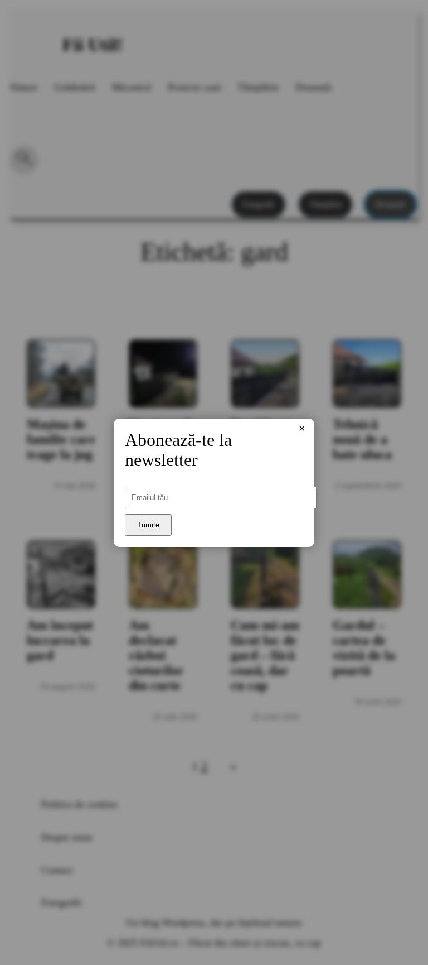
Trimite (148, 525)
